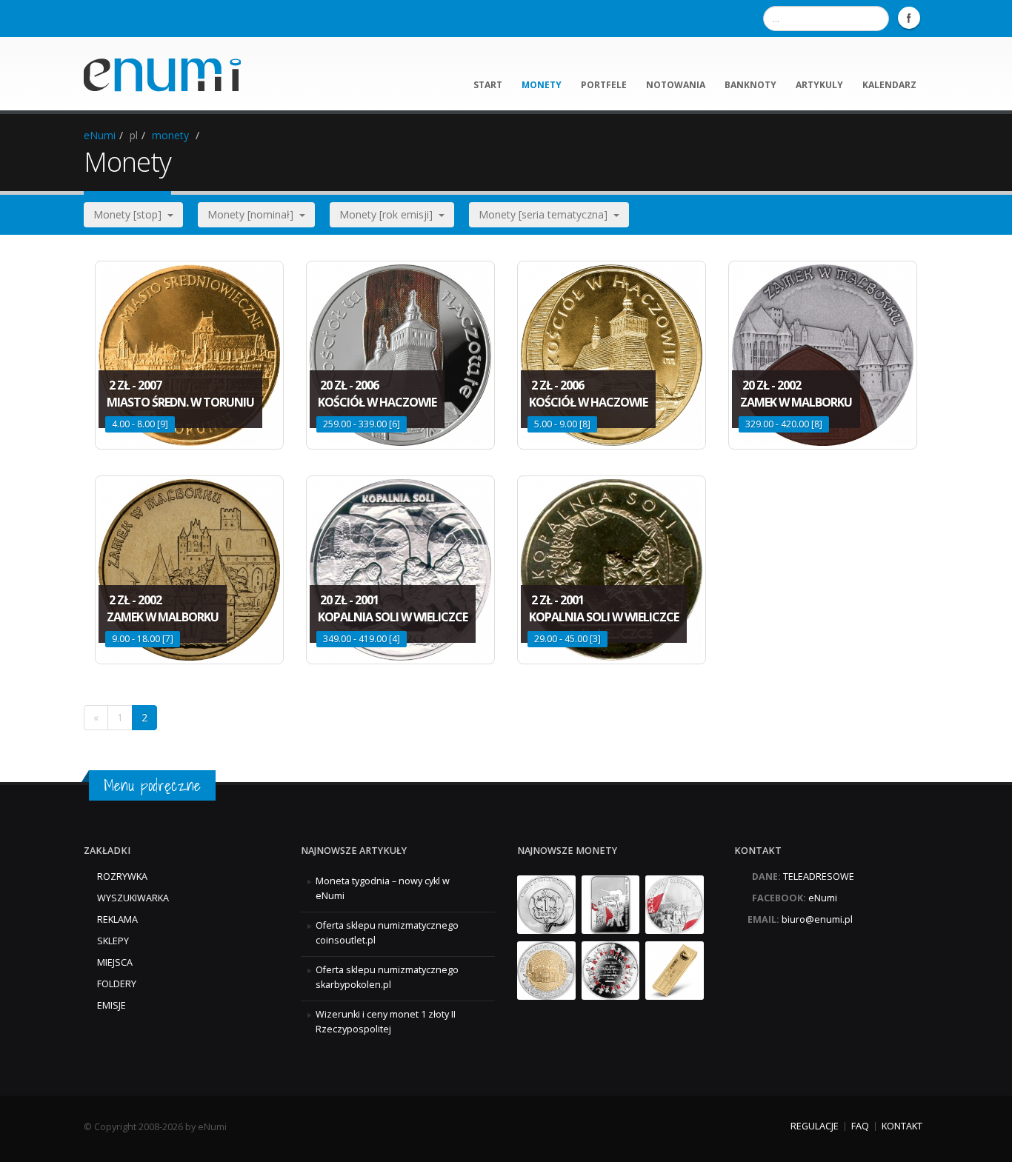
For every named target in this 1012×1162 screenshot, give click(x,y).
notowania (675, 85)
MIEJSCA (115, 962)
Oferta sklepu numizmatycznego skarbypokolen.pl (387, 977)
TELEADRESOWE (818, 876)
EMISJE (111, 1005)
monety (542, 85)
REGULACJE (814, 1126)
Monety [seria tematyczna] (546, 214)
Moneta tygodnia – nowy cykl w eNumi (383, 888)
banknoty (750, 85)
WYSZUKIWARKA (133, 898)
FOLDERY (116, 984)
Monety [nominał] (253, 214)
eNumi (100, 135)
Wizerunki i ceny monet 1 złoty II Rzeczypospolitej (386, 1021)
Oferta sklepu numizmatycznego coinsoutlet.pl (387, 932)
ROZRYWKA (122, 876)
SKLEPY (113, 941)
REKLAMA (117, 919)
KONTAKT (902, 1126)
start (487, 85)
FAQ (860, 1126)
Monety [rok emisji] (389, 214)
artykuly (819, 85)
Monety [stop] (130, 214)
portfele (604, 85)
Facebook (909, 18)
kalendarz (889, 85)
